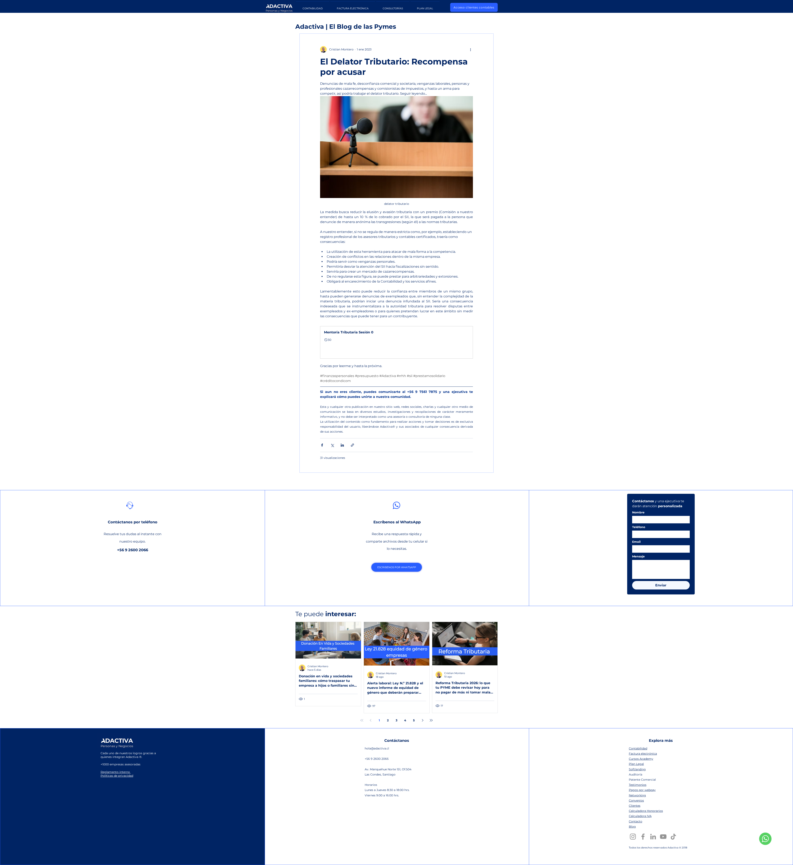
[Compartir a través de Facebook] (322, 445)
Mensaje (638, 556)
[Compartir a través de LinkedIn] (342, 445)
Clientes (634, 806)
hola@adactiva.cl (377, 748)
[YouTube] (663, 837)
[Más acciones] (470, 49)
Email (636, 542)
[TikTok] (673, 837)
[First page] (362, 720)
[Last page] (431, 720)
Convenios (636, 800)
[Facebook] (643, 837)
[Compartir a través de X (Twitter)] (332, 445)
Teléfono (638, 527)
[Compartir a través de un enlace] (352, 445)
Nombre (638, 512)
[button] (396, 342)
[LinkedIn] (653, 837)
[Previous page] (370, 720)
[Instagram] (633, 837)
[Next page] (422, 720)
